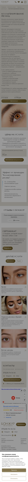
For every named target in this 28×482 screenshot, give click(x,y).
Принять (14, 470)
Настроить (14, 474)
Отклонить (14, 478)
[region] (14, 467)
